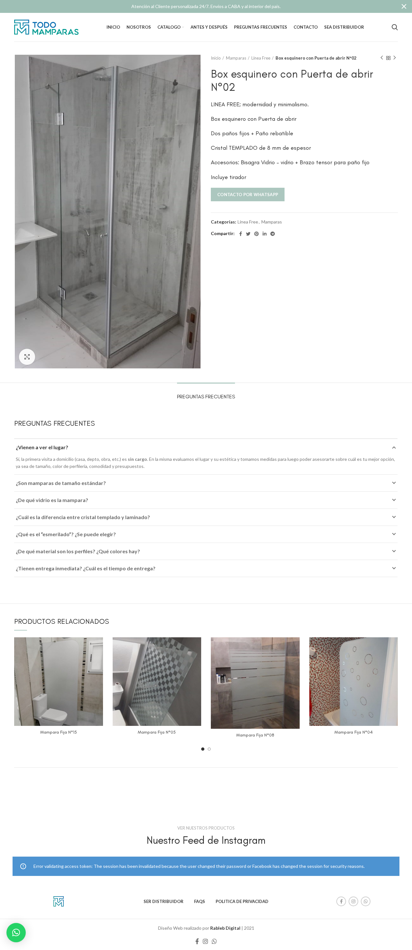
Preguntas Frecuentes (206, 397)
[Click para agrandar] (27, 357)
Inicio (216, 58)
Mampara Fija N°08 (255, 735)
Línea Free (260, 58)
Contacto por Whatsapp (247, 194)
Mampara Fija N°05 (157, 732)
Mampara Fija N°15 (58, 732)
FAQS (199, 901)
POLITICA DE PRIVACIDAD (242, 901)
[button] (16, 932)
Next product (394, 58)
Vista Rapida (98, 648)
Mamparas (236, 58)
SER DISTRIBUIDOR (163, 901)
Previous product (382, 58)
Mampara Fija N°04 (353, 732)
